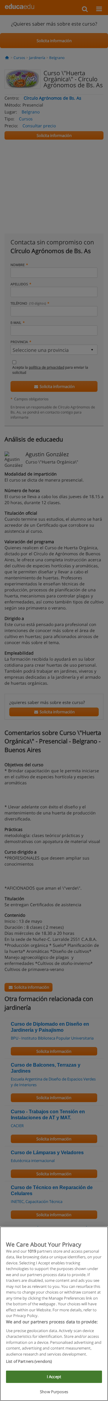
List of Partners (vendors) (29, 1361)
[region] (54, 1313)
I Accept (54, 1376)
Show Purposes (54, 1391)
